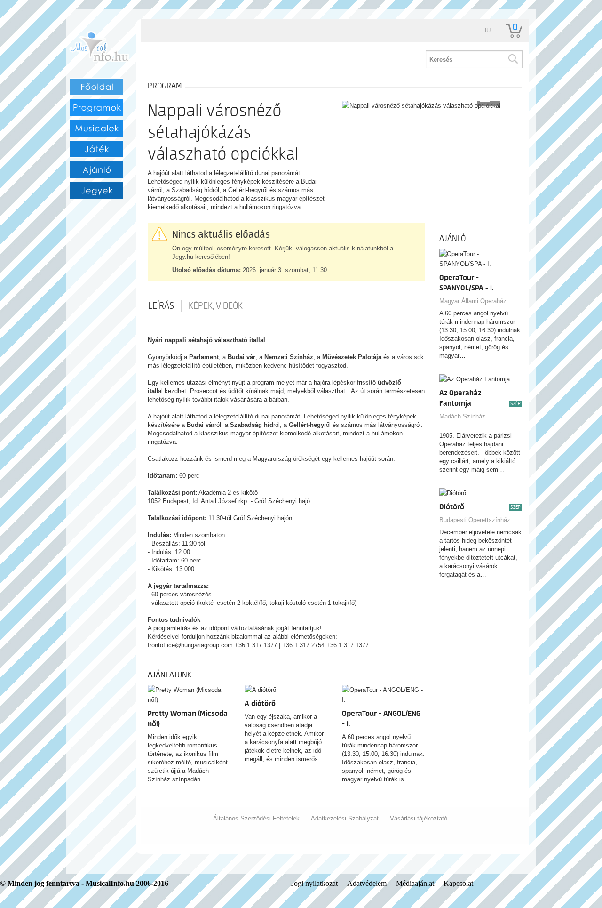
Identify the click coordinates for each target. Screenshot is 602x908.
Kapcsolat (458, 883)
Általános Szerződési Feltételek (256, 818)
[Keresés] (513, 59)
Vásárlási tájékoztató (418, 818)
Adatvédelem (367, 883)
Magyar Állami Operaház (473, 301)
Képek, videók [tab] (216, 306)
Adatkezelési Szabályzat (345, 818)
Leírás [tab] (161, 306)
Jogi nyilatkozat (314, 883)
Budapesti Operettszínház (474, 519)
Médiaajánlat (415, 883)
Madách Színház (462, 416)
